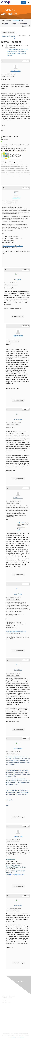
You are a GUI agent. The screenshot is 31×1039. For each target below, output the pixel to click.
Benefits (4, 1015)
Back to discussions (8, 32)
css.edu (18, 529)
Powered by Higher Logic (15, 1037)
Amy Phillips (17, 279)
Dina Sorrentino (15, 71)
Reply (3, 76)
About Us (4, 1028)
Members (23, 23)
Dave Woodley (18, 836)
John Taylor (16, 198)
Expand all (5, 36)
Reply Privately (10, 76)
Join (3, 1013)
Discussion (17, 20)
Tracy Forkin (18, 748)
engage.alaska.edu (19, 871)
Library (4, 23)
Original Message (18, 316)
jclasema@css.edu (21, 527)
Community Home (6, 20)
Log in (23, 2)
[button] (3, 46)
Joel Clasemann (18, 498)
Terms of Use (5, 1029)
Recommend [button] (25, 60)
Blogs (13, 23)
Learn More (5, 1017)
